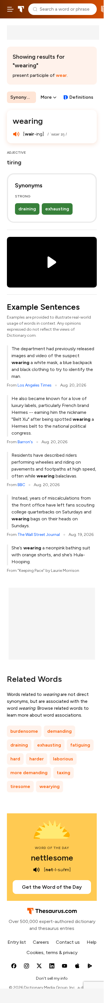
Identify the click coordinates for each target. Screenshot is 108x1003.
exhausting (57, 209)
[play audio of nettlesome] (36, 869)
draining (27, 209)
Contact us (68, 942)
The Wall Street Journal (39, 534)
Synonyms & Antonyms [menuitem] (23, 97)
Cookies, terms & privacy (51, 952)
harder (36, 759)
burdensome (24, 731)
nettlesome (52, 858)
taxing (63, 772)
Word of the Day (52, 848)
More (46, 97)
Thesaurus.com (21, 9)
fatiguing (80, 745)
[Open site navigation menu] (10, 9)
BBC (21, 484)
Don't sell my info (52, 978)
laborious (63, 759)
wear (61, 75)
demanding (59, 731)
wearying (49, 786)
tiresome (20, 786)
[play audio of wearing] (16, 134)
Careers (41, 942)
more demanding (29, 772)
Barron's (25, 441)
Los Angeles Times (35, 385)
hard (15, 759)
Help (91, 942)
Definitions (81, 97)
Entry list (16, 942)
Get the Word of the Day (52, 887)
